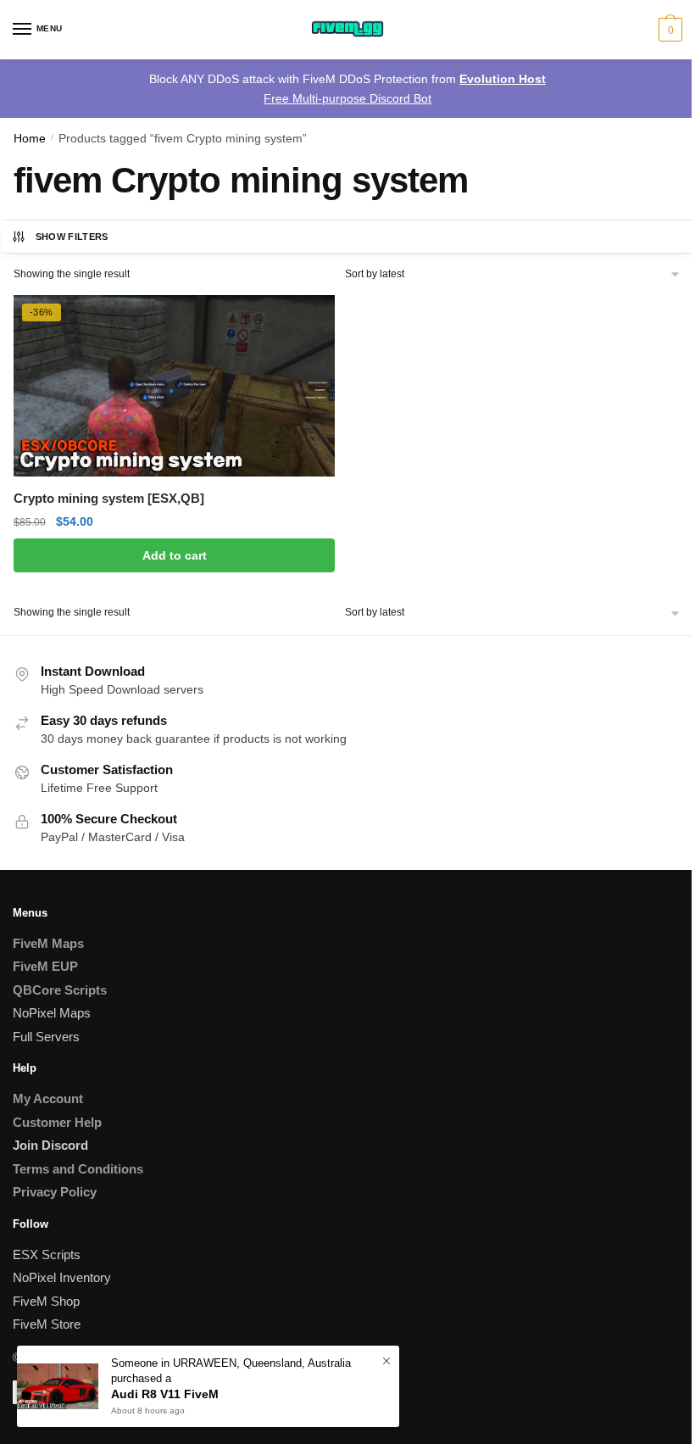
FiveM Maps (48, 943)
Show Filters (72, 236)
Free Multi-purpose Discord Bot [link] (347, 98)
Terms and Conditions (78, 1169)
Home (30, 138)
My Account (48, 1098)
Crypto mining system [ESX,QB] (109, 498)
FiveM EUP (45, 966)
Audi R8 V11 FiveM (165, 1394)
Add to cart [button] (174, 555)
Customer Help (57, 1122)
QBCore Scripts (60, 990)
